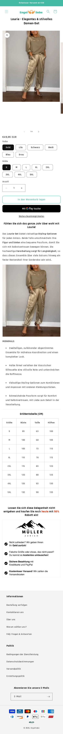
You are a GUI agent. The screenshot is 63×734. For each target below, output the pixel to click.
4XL (20, 174)
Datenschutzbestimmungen (20, 661)
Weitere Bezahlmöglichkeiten (31, 216)
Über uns (10, 619)
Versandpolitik (13, 668)
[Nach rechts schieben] (38, 131)
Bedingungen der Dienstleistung (22, 654)
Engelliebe (35, 728)
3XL (8, 174)
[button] (6, 11)
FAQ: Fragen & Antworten (19, 634)
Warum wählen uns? (16, 626)
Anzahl (5, 181)
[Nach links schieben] (24, 131)
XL (36, 167)
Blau (8, 154)
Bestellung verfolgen (16, 605)
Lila (21, 147)
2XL (48, 167)
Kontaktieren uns (15, 612)
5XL (32, 174)
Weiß (51, 147)
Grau (21, 154)
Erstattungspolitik (15, 676)
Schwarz (35, 147)
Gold (8, 147)
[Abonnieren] (48, 696)
